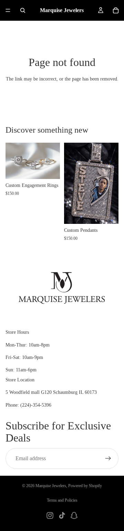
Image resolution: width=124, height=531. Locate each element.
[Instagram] (50, 515)
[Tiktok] (62, 515)
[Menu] (8, 10)
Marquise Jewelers (50, 485)
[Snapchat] (74, 515)
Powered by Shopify (85, 485)
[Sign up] (108, 458)
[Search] (22, 10)
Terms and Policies (62, 500)
